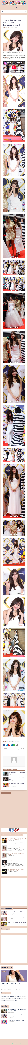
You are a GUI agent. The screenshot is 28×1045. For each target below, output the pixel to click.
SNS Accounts (4, 998)
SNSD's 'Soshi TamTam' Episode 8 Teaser (16, 1020)
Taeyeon (3, 1000)
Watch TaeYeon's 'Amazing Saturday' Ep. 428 (17, 922)
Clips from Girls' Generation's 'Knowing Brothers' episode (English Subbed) (17, 1010)
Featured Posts (13, 996)
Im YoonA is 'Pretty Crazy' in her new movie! (16, 784)
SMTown (23, 996)
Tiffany (7, 16)
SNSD (13, 741)
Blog (12, 1043)
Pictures (8, 741)
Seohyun (14, 998)
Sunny (24, 998)
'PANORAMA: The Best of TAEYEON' (10, 983)
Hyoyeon (19, 996)
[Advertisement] (14, 892)
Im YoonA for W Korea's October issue (17, 772)
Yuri (16, 1000)
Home (4, 16)
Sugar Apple (6, 27)
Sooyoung (19, 998)
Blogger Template (22, 1043)
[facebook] (11, 7)
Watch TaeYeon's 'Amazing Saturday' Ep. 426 (17, 917)
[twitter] (14, 7)
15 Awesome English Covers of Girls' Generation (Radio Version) (17, 912)
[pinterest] (16, 7)
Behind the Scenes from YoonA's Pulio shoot (16, 779)
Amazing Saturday (5, 996)
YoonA (12, 1000)
